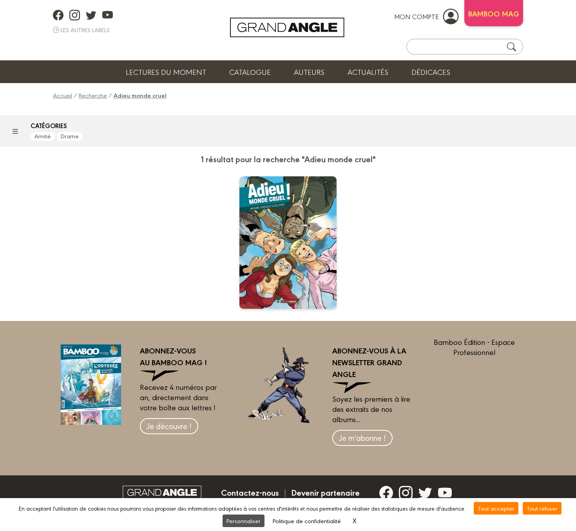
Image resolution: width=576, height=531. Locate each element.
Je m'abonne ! (362, 437)
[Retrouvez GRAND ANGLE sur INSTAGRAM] (74, 15)
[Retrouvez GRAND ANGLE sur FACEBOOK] (58, 15)
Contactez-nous (250, 492)
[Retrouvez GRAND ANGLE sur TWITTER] (91, 15)
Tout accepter (496, 508)
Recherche (93, 95)
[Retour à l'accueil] (287, 27)
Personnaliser (243, 521)
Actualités (368, 72)
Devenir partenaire (325, 492)
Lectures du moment (166, 72)
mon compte (416, 16)
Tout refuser (542, 508)
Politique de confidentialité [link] (307, 521)
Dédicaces (430, 72)
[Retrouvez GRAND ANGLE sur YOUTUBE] (107, 15)
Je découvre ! (169, 425)
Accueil (62, 95)
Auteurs (309, 72)
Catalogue (250, 72)
